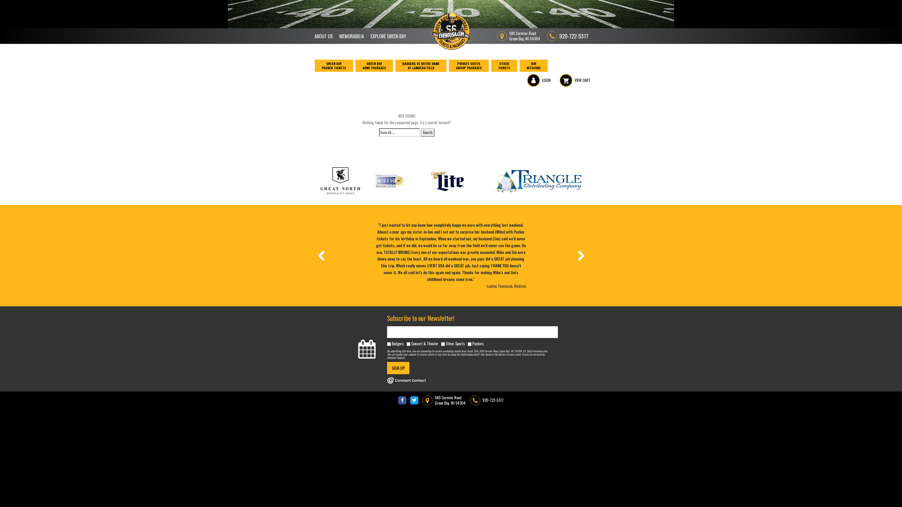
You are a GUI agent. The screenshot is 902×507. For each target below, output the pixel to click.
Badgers (398, 343)
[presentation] (321, 255)
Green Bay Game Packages (374, 65)
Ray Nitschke (534, 65)
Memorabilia (351, 36)
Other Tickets (504, 65)
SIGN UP (398, 368)
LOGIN (546, 80)
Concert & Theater (424, 343)
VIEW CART (582, 80)
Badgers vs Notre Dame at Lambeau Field (420, 65)
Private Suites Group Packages (469, 65)
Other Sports (455, 343)
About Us (324, 36)
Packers (478, 343)
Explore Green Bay (388, 36)
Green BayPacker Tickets (334, 65)
